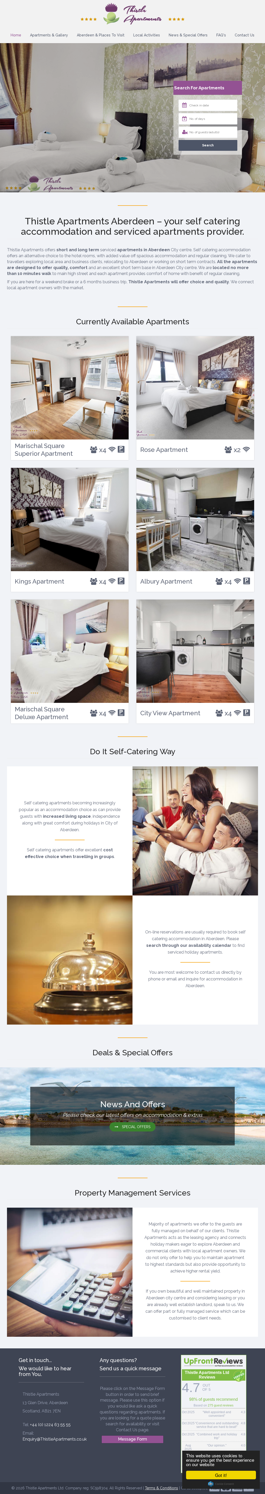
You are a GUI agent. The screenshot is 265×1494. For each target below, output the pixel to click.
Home (16, 35)
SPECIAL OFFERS (135, 1127)
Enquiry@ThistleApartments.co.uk (55, 1439)
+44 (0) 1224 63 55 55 (50, 1424)
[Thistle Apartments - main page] (132, 13)
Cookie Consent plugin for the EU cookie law (221, 1484)
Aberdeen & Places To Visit (100, 35)
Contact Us (244, 35)
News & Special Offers (188, 35)
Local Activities (146, 35)
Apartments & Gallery (49, 35)
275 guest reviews (220, 1405)
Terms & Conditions (161, 1488)
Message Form (132, 1439)
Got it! (221, 1475)
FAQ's (221, 35)
